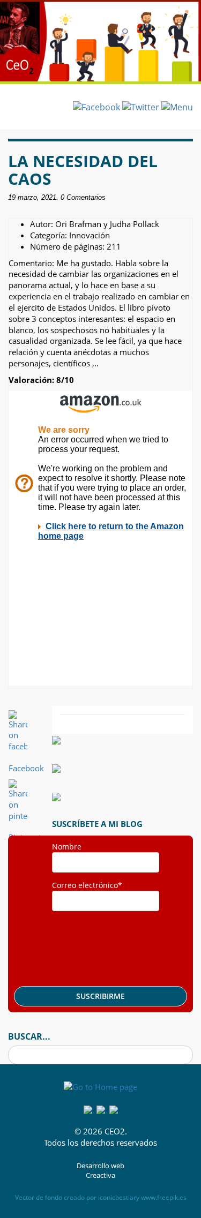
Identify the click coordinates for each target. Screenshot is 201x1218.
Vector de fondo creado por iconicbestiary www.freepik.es (101, 1197)
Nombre (66, 846)
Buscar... (29, 1036)
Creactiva (100, 1175)
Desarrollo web (100, 1165)
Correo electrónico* (87, 885)
